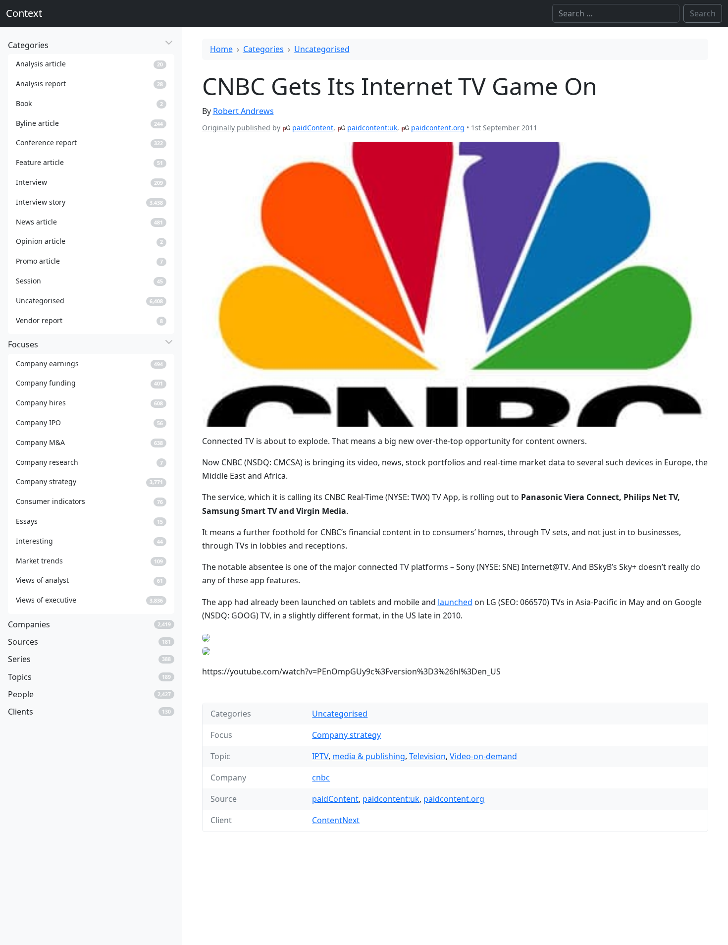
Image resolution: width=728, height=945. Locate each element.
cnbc (321, 777)
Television (427, 756)
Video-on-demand (483, 756)
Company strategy (346, 734)
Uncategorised (322, 49)
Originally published (236, 127)
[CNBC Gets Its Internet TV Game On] (455, 284)
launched (455, 602)
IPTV (320, 756)
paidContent (312, 127)
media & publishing (368, 756)
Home (221, 49)
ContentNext (336, 820)
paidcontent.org (438, 127)
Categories (263, 49)
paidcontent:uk (372, 127)
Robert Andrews (243, 111)
